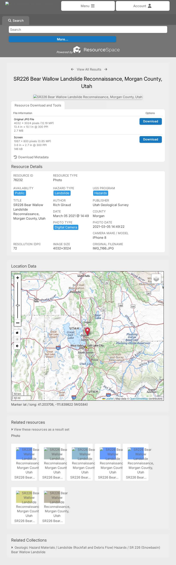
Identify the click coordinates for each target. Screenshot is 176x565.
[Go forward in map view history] (17, 339)
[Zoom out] (17, 323)
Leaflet (109, 398)
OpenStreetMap (139, 398)
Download (150, 121)
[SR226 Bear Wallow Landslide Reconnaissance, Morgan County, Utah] (87, 97)
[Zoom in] (17, 277)
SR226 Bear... (25, 477)
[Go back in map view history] (17, 346)
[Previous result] (72, 69)
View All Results (89, 69)
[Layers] (156, 278)
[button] (87, 331)
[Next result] (105, 69)
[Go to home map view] (17, 332)
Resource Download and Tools (38, 105)
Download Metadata (33, 157)
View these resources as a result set (41, 429)
